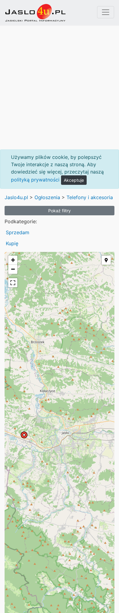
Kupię (12, 243)
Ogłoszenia (47, 197)
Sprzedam (17, 232)
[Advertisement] (59, 87)
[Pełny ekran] (12, 282)
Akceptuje (74, 180)
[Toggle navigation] (105, 12)
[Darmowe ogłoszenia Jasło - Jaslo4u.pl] (35, 12)
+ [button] (13, 260)
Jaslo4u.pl (16, 197)
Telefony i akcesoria (90, 197)
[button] (106, 260)
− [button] (13, 269)
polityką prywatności (35, 180)
